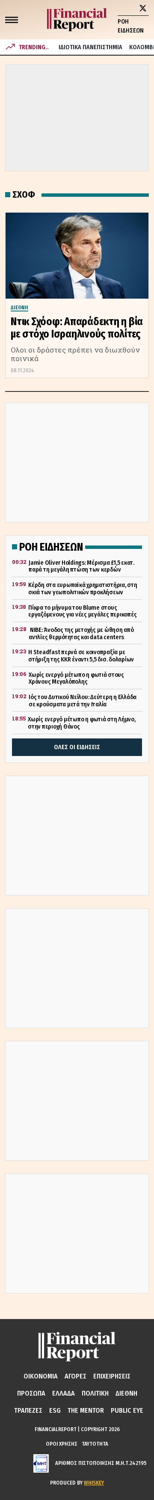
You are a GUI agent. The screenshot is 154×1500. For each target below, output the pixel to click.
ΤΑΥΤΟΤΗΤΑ (95, 1444)
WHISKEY (94, 1482)
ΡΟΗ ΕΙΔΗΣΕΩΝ (131, 26)
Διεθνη (126, 1393)
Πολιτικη (95, 1393)
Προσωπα (31, 1393)
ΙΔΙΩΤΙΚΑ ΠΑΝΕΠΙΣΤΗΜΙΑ (90, 47)
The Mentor (86, 1410)
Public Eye (127, 1410)
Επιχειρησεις (111, 1376)
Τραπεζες (28, 1410)
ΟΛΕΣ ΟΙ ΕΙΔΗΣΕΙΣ (77, 747)
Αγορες (75, 1376)
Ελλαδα (63, 1393)
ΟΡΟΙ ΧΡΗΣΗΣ (61, 1444)
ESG (55, 1410)
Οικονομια (41, 1376)
